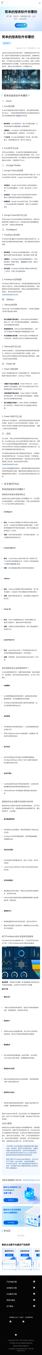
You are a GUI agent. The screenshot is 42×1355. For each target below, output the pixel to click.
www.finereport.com (10, 294)
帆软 (13, 239)
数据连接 (13, 564)
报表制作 (19, 116)
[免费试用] (21, 962)
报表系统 (27, 982)
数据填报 (24, 262)
